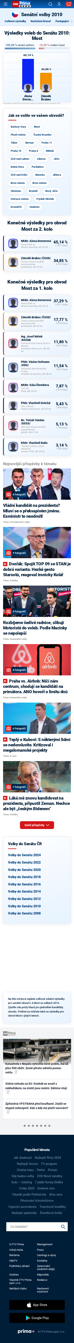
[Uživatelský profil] (59, 4)
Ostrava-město (20, 198)
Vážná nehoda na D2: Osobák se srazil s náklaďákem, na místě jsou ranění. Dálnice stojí (36, 1086)
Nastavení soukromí (43, 1290)
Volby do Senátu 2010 (24, 906)
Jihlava (57, 174)
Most (37, 126)
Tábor (14, 142)
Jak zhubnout (22, 1158)
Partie (41, 1170)
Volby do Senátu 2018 (24, 877)
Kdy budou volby (23, 1176)
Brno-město (18, 182)
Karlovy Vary (18, 126)
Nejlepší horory (27, 1164)
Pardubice (38, 166)
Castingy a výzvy (46, 1255)
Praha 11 (47, 142)
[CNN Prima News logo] (21, 4)
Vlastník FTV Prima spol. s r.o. (20, 1281)
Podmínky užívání (19, 1266)
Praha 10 (16, 150)
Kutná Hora (17, 166)
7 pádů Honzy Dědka (49, 1182)
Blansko (40, 174)
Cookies (14, 1274)
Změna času (25, 1170)
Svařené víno (46, 1188)
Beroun (29, 142)
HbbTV (13, 1260)
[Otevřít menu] (5, 4)
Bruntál (33, 190)
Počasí (52, 1170)
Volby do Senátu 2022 (24, 862)
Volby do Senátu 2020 (24, 870)
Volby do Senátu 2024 (24, 855)
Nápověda (43, 1274)
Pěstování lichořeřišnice (37, 1200)
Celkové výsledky (15, 21)
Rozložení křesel (41, 21)
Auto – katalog (21, 1182)
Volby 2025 (26, 1188)
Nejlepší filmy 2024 (48, 1158)
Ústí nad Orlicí (19, 174)
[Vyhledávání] (50, 4)
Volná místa (16, 1249)
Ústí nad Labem (20, 158)
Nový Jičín (51, 190)
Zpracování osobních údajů (46, 1267)
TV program (49, 1164)
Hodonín (34, 206)
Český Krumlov (43, 134)
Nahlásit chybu (18, 1288)
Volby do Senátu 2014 (24, 891)
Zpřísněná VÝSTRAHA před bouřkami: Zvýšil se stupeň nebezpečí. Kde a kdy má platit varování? (36, 1106)
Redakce (42, 1279)
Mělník (50, 150)
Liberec (41, 158)
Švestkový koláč (51, 1213)
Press (40, 1249)
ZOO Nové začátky (49, 1176)
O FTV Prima (16, 1244)
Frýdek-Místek (45, 198)
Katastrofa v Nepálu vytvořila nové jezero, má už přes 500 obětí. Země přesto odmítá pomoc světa (36, 1068)
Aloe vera (55, 1194)
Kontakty (42, 1260)
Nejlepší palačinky (24, 1213)
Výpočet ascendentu (22, 1207)
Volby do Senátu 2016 (24, 884)
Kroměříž (16, 206)
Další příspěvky (35, 825)
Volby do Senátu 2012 (24, 899)
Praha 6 (33, 150)
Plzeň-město (18, 134)
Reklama (14, 1255)
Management (44, 1244)
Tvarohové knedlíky (52, 1207)
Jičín (56, 158)
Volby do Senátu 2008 (24, 913)
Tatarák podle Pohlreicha (29, 1194)
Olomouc (16, 190)
